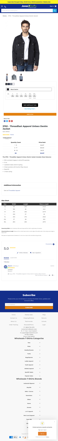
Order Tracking (13, 324)
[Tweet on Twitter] (7, 121)
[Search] (55, 10)
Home (4, 16)
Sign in (52, 6)
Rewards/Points (29, 324)
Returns (44, 318)
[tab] (22, 252)
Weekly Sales (29, 314)
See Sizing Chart (29, 109)
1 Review (12, 134)
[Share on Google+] (9, 121)
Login (44, 324)
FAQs (44, 314)
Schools (44, 321)
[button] (10, 274)
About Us (13, 321)
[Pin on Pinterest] (12, 121)
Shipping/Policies (29, 318)
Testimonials (29, 321)
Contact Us (13, 318)
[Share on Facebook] (5, 121)
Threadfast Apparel (14, 190)
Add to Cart (30, 114)
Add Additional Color (30, 105)
